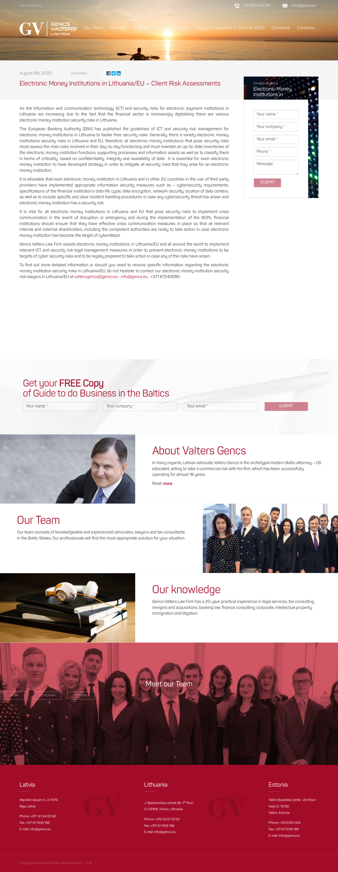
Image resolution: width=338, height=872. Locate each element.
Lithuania (79, 73)
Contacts (281, 28)
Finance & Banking (152, 28)
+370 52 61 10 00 (167, 819)
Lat (22, 5)
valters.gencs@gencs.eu (96, 277)
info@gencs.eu (134, 277)
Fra (39, 5)
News (182, 28)
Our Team (93, 28)
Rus (27, 5)
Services (118, 28)
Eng (33, 5)
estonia (80, 695)
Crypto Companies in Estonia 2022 (230, 28)
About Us (68, 28)
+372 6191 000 (290, 823)
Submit (267, 183)
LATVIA (14, 695)
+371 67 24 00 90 (43, 816)
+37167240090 (257, 6)
